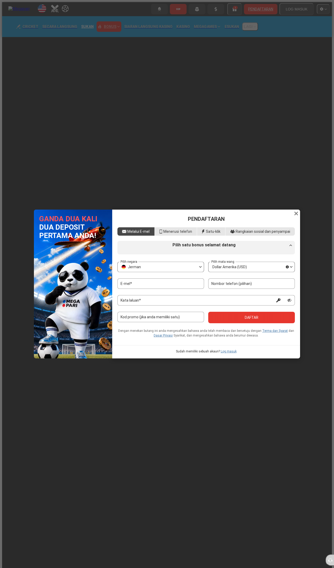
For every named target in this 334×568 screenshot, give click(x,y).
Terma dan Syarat (275, 348)
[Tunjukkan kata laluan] (289, 318)
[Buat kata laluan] (278, 318)
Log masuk (229, 369)
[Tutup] (296, 196)
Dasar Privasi (163, 353)
